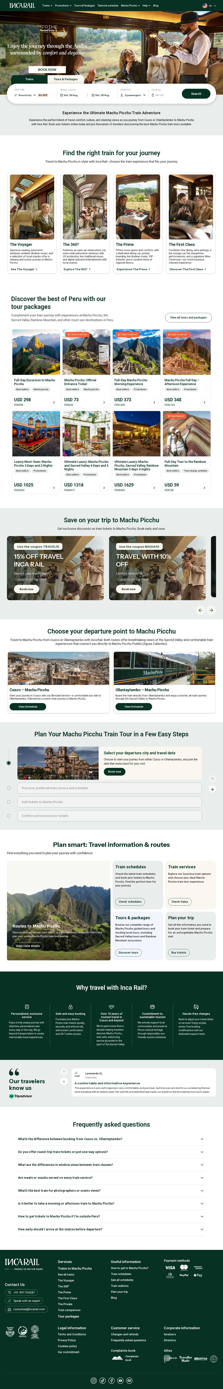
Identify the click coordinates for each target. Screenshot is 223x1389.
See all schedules (122, 1280)
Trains (46, 5)
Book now (26, 589)
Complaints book (132, 1358)
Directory (170, 1340)
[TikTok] (102, 1380)
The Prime (64, 1292)
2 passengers (133, 95)
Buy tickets (178, 952)
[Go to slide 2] (8, 788)
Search (196, 94)
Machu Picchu (129, 5)
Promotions (62, 5)
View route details (28, 946)
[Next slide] (220, 53)
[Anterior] (64, 1072)
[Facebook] (111, 1380)
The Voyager (66, 1280)
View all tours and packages (188, 317)
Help (145, 5)
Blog (156, 5)
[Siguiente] (64, 1081)
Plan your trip (119, 1291)
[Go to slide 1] (8, 763)
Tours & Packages (84, 5)
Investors (170, 1334)
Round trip (33, 95)
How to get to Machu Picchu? (129, 1268)
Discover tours (128, 952)
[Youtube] (120, 1380)
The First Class (67, 1298)
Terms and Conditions (72, 1334)
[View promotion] (111, 53)
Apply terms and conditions (30, 579)
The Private (65, 1304)
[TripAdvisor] (129, 1380)
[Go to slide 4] (8, 816)
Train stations (120, 1286)
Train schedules (121, 1274)
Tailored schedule (108, 5)
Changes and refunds (125, 1334)
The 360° (63, 1286)
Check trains (179, 901)
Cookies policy (67, 1346)
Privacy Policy (67, 1340)
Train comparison (69, 1310)
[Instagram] (94, 1380)
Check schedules (130, 901)
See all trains (66, 1274)
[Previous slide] (3, 53)
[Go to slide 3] (8, 802)
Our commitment (68, 1352)
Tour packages (68, 1316)
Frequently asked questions (128, 1340)
